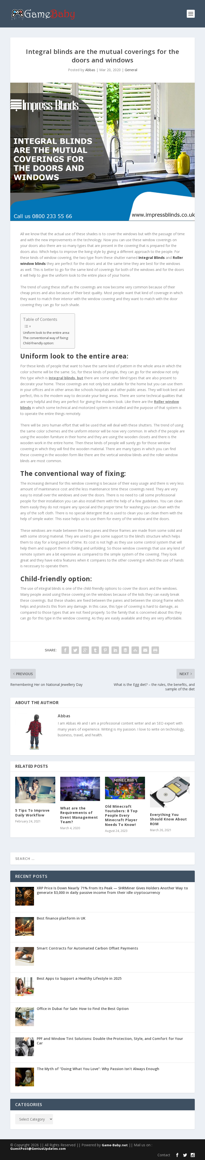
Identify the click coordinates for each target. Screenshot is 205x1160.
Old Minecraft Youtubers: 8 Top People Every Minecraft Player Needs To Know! (121, 815)
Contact (164, 1155)
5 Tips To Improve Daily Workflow (32, 812)
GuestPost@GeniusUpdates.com (38, 1148)
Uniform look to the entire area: (46, 333)
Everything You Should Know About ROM (168, 819)
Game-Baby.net (115, 1145)
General (131, 69)
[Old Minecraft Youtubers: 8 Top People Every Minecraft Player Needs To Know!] (125, 788)
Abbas (90, 69)
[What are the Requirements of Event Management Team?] (80, 789)
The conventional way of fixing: (45, 338)
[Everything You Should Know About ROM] (170, 792)
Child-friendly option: (38, 343)
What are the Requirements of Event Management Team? (79, 815)
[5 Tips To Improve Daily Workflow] (35, 790)
